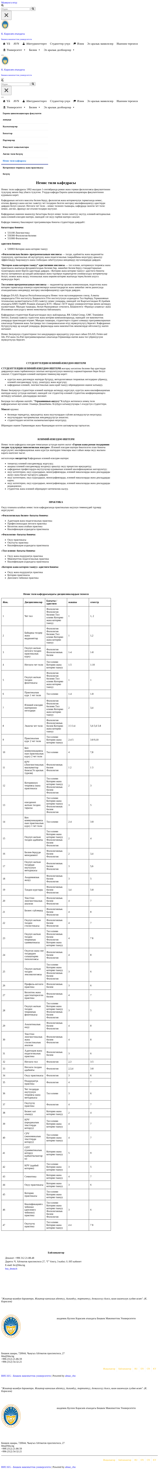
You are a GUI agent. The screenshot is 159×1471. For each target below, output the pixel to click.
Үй (8, 43)
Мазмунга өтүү (9, 2)
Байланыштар (124, 1369)
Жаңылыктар (109, 1369)
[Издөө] (2, 5)
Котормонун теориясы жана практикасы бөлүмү (23, 171)
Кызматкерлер (10, 126)
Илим (80, 43)
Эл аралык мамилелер (100, 43)
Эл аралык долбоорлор (57, 49)
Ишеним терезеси (127, 43)
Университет (14, 49)
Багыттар (7, 133)
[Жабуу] (6, 15)
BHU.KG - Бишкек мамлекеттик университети (26, 1375)
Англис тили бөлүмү (13, 154)
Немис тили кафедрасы (14, 161)
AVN (16, 43)
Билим (33, 49)
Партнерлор (9, 140)
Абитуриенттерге (36, 43)
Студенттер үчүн (60, 43)
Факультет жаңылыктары (16, 147)
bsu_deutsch (11, 1268)
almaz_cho (70, 1375)
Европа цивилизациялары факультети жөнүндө (22, 116)
